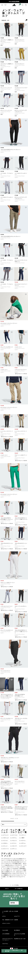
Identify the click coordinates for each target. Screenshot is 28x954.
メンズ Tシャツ (4, 835)
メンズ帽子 (21, 837)
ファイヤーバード (23, 835)
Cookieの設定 (5, 930)
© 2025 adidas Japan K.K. (14, 952)
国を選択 (16, 948)
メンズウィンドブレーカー (14, 849)
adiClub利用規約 (5, 933)
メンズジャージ (5, 848)
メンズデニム (22, 843)
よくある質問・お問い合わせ (8, 912)
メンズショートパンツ (5, 846)
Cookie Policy (5, 943)
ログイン (7, 888)
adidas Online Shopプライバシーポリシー (7, 939)
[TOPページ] (14, 5)
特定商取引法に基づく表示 (20, 938)
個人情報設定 (17, 930)
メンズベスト (13, 843)
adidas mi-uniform (6, 923)
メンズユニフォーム (14, 840)
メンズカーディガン (14, 846)
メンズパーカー (14, 835)
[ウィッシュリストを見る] (5, 5)
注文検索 (16, 911)
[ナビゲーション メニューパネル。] (2, 5)
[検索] (22, 5)
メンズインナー (23, 846)
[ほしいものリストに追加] (12, 25)
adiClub (4, 916)
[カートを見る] (25, 5)
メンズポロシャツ (5, 843)
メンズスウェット (14, 838)
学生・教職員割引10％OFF (8, 919)
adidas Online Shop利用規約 (19, 934)
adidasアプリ (17, 916)
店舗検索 (16, 919)
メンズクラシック (23, 840)
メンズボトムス (5, 837)
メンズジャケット (5, 840)
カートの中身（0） (19, 888)
